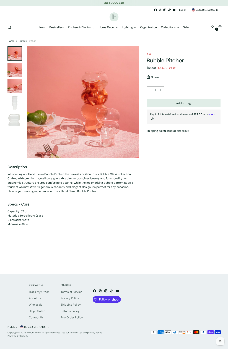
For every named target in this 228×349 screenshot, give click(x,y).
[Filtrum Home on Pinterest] (160, 10)
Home (10, 40)
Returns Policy (70, 311)
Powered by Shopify (17, 336)
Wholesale (35, 305)
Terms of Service (71, 292)
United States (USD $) (207, 10)
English (182, 10)
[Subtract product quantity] (160, 90)
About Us (35, 298)
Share (155, 77)
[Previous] (89, 3)
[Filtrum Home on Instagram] (164, 10)
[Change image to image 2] (14, 70)
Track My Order (39, 292)
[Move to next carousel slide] (217, 262)
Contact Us (36, 317)
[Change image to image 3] (14, 86)
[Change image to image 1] (14, 53)
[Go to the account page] (211, 27)
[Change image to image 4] (14, 102)
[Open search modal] (9, 27)
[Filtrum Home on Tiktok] (169, 10)
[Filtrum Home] (114, 16)
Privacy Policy (70, 298)
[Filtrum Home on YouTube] (174, 10)
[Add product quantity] (150, 90)
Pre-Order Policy (72, 317)
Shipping (152, 131)
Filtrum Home (34, 332)
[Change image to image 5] (14, 119)
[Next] (139, 3)
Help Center (37, 311)
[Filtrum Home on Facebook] (155, 10)
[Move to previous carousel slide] (209, 262)
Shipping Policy (71, 305)
